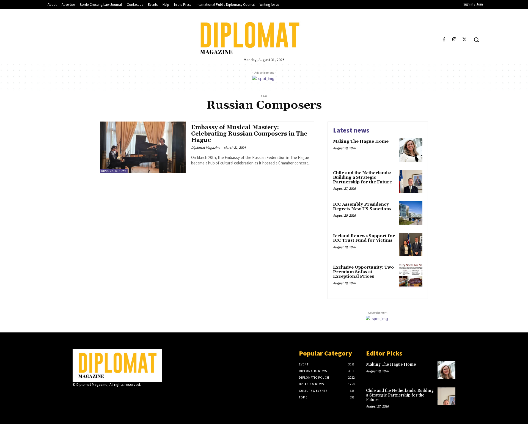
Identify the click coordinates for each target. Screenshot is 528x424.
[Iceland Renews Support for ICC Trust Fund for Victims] (410, 244)
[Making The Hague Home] (410, 150)
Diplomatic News (114, 171)
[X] (464, 39)
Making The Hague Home (361, 141)
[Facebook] (444, 39)
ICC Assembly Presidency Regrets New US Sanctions (362, 207)
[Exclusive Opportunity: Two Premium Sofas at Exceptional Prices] (410, 276)
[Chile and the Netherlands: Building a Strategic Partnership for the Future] (410, 181)
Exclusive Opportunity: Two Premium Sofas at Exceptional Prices (363, 272)
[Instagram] (454, 39)
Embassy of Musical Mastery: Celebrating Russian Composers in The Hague (249, 134)
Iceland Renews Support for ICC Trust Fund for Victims (364, 238)
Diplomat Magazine (205, 147)
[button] (476, 39)
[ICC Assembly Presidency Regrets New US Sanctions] (410, 213)
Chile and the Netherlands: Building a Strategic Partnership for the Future (362, 177)
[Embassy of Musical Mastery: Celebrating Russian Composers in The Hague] (143, 147)
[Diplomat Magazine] (264, 38)
